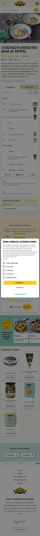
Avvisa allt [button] (20, 287)
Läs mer (5, 259)
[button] (20, 293)
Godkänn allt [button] (20, 282)
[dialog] (20, 268)
